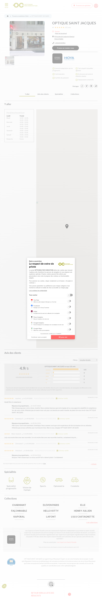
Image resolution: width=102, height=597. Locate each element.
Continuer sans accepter (39, 337)
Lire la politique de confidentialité (38, 290)
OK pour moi (63, 337)
